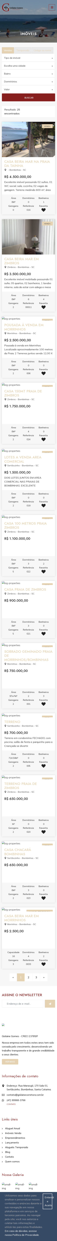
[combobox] (28, 57)
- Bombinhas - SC (16, 169)
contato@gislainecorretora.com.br (25, 1094)
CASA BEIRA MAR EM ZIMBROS (21, 261)
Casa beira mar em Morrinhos (21, 918)
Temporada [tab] (22, 50)
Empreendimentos (15, 1137)
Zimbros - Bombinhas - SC (20, 267)
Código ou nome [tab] (42, 50)
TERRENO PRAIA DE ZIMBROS (20, 785)
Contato (9, 1156)
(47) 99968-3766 (16, 1100)
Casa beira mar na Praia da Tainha (27, 163)
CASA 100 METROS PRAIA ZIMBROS (25, 525)
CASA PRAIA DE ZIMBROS (25, 589)
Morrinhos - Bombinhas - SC (21, 333)
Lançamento (12, 1142)
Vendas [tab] (8, 50)
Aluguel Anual (12, 1128)
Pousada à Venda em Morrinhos (24, 327)
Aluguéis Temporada (16, 1147)
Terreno (12, 721)
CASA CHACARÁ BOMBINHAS (17, 851)
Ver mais (10, 1061)
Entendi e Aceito (48, 1201)
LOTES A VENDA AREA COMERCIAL (22, 459)
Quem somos (12, 1161)
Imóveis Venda (13, 1133)
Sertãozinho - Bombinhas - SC (22, 465)
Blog (7, 1152)
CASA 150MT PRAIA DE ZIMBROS (23, 393)
